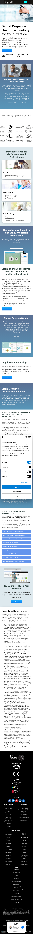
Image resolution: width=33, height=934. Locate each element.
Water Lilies (24, 859)
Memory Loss (8, 817)
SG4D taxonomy (23, 820)
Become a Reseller (6, 925)
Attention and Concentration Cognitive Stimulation (14, 539)
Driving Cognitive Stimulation (9, 550)
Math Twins (24, 850)
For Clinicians (16, 871)
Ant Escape (8, 843)
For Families (16, 869)
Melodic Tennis (8, 856)
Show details (24, 482)
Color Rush (8, 862)
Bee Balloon (24, 841)
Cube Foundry (24, 844)
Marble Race (8, 855)
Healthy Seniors (23, 814)
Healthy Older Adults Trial (23, 809)
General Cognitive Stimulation (10, 546)
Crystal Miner (8, 839)
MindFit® (16, 877)
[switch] (29, 467)
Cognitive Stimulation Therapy (16, 889)
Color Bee (24, 840)
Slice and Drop (24, 856)
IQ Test (16, 904)
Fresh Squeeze (24, 846)
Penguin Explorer (24, 837)
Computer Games (24, 808)
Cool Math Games (16, 897)
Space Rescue (8, 852)
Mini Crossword (8, 834)
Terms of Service (8, 920)
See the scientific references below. (16, 102)
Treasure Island (8, 844)
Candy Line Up (24, 834)
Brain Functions (8, 820)
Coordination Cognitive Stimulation (11, 542)
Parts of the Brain (8, 809)
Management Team (24, 920)
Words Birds (24, 862)
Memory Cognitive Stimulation (10, 553)
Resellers (16, 880)
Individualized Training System (16, 886)
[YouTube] (16, 800)
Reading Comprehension (16, 899)
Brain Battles (16, 902)
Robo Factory (8, 841)
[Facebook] (9, 800)
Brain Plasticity (8, 812)
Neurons (8, 811)
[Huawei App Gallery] (16, 791)
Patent (16, 875)
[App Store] (16, 783)
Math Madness (8, 853)
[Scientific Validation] (16, 144)
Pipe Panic (8, 837)
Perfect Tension (24, 855)
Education (16, 874)
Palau (4, 931)
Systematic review (24, 818)
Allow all (16, 487)
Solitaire (8, 840)
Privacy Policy (16, 920)
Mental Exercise (16, 895)
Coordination (8, 823)
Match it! (8, 850)
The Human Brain (8, 806)
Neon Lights (8, 846)
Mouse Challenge (24, 853)
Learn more (16, 246)
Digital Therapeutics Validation (24, 806)
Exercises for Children (16, 881)
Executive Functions (8, 821)
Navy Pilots (23, 811)
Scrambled (8, 858)
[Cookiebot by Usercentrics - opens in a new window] (24, 437)
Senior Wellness (23, 812)
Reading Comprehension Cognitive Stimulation (14, 535)
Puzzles (24, 835)
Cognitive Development (16, 883)
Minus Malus (24, 852)
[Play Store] (16, 787)
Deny (16, 496)
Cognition (8, 815)
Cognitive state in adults (24, 817)
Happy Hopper (24, 833)
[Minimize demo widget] (25, 924)
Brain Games (16, 893)
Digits (24, 839)
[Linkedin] (23, 800)
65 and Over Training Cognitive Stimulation (13, 531)
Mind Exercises (16, 890)
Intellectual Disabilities (8, 818)
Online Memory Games (16, 896)
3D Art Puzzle (8, 864)
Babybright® (16, 878)
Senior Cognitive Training (23, 815)
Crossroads (24, 843)
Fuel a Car (24, 849)
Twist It (24, 858)
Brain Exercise (16, 884)
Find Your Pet (8, 859)
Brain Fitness (8, 814)
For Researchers (16, 872)
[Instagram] (20, 800)
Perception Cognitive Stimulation (10, 557)
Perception (8, 826)
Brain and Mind (8, 808)
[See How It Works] (16, 70)
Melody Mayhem (8, 861)
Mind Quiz (16, 887)
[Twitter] (13, 800)
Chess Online (8, 833)
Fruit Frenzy (8, 835)
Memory (8, 824)
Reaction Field (24, 861)
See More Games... (24, 864)
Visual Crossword (8, 849)
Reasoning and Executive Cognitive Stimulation (14, 561)
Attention (8, 827)
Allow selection (16, 491)
